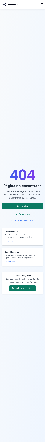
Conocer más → (11, 262)
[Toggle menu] (41, 4)
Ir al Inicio (24, 206)
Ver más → (9, 241)
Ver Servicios (24, 214)
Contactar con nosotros (24, 220)
